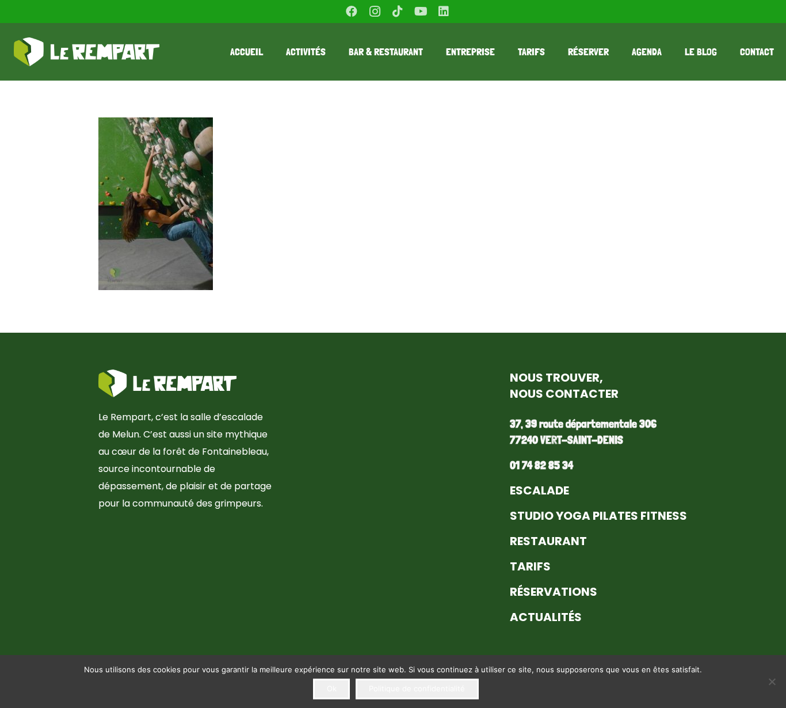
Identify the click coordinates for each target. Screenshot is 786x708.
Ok (332, 688)
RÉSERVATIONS (553, 592)
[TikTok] (397, 11)
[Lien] (86, 51)
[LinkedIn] (443, 11)
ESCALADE (539, 490)
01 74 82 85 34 (541, 465)
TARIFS (530, 566)
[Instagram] (374, 11)
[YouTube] (420, 11)
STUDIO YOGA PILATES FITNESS (598, 516)
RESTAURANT (548, 541)
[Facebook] (351, 11)
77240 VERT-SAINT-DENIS (566, 440)
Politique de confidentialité (417, 688)
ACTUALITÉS (546, 617)
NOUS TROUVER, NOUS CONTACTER (564, 386)
